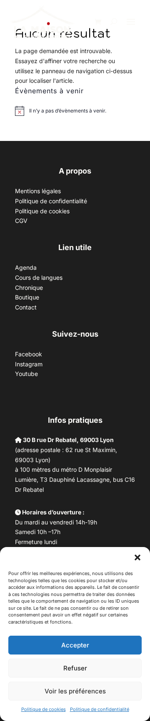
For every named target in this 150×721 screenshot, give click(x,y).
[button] (137, 557)
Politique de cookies (43, 709)
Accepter (75, 645)
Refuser (75, 668)
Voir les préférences (75, 691)
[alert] (67, 111)
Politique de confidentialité (99, 709)
